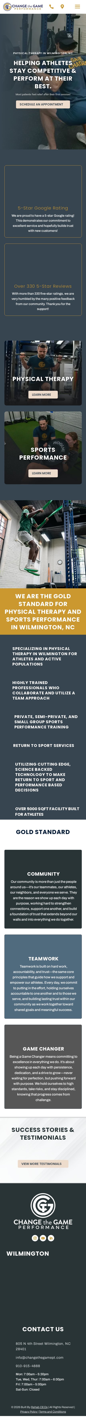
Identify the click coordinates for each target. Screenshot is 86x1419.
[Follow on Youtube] (43, 1238)
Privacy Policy (29, 1411)
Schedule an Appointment (41, 104)
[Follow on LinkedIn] (51, 1238)
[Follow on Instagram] (35, 1238)
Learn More (41, 395)
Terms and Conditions (52, 1411)
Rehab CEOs (39, 1407)
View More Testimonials (41, 1164)
